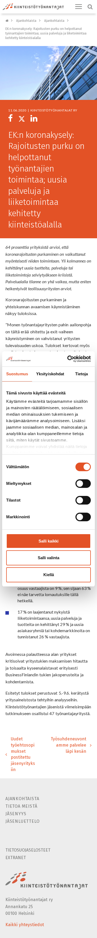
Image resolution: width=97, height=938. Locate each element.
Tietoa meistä (21, 806)
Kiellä (48, 574)
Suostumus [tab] (17, 374)
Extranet (15, 857)
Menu (78, 6)
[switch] (83, 483)
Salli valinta (48, 558)
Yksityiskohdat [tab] (50, 374)
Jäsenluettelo (22, 821)
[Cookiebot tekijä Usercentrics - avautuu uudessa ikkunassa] (68, 358)
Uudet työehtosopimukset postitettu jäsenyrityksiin (23, 754)
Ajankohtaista (26, 21)
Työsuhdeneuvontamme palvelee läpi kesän (68, 745)
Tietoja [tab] (81, 374)
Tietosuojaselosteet (27, 850)
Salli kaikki (48, 541)
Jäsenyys (15, 813)
